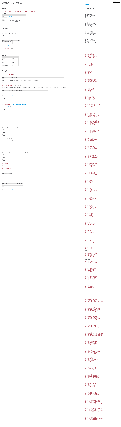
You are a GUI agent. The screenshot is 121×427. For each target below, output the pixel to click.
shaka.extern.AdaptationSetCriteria (91, 262)
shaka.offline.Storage (89, 106)
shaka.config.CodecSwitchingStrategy (92, 252)
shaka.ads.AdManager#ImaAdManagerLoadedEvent (93, 335)
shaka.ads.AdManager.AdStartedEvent (91, 324)
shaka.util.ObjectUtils (89, 240)
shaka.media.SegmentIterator (90, 83)
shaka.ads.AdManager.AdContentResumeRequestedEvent (94, 302)
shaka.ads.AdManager (89, 53)
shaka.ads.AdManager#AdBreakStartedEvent (92, 332)
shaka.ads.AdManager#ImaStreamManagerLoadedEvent (94, 336)
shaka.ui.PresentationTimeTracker (91, 192)
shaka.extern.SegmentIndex (90, 286)
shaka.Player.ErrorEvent (89, 358)
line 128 (12, 142)
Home (87, 4)
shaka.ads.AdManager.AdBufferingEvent (92, 295)
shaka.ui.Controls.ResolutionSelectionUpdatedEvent (94, 404)
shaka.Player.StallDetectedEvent (91, 383)
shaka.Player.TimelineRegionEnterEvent (92, 393)
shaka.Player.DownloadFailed (90, 353)
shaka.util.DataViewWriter (90, 229)
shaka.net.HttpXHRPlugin (89, 100)
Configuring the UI (88, 22)
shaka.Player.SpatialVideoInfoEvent (91, 382)
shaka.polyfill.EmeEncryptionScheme (91, 112)
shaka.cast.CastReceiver (89, 63)
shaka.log (87, 73)
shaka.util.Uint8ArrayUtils (90, 248)
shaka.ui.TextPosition (89, 213)
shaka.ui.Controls (14, 115)
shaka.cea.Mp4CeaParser (89, 65)
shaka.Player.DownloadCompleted (91, 352)
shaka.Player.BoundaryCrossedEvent (91, 345)
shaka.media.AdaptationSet (90, 74)
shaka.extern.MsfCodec (89, 280)
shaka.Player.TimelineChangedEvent (91, 391)
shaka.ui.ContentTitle (89, 166)
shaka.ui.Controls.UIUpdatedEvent (91, 409)
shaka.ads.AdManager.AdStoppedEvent (91, 325)
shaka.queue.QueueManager (89, 133)
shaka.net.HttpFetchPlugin (90, 98)
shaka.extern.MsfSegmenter (90, 284)
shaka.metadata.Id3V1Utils (90, 87)
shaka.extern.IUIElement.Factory (91, 272)
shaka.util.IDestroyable (11, 23)
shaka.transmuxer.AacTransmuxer (91, 148)
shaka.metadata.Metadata (89, 89)
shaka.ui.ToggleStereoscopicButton (91, 217)
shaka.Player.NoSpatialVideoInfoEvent (92, 375)
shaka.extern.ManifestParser (90, 278)
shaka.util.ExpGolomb (89, 233)
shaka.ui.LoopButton (89, 181)
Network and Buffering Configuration (92, 13)
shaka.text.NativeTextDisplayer (91, 139)
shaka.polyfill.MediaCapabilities (91, 116)
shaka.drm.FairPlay (88, 70)
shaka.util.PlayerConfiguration (91, 242)
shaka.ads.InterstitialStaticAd (91, 56)
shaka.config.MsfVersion (89, 255)
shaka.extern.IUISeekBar (89, 275)
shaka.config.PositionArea (90, 256)
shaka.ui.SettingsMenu (89, 204)
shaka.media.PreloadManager (90, 80)
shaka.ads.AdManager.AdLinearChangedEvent (92, 309)
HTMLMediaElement (11, 19)
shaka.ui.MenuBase (88, 183)
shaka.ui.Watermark (88, 222)
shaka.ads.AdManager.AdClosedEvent (91, 299)
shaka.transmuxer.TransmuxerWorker (91, 158)
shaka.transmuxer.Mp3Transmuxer (91, 154)
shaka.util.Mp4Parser (89, 239)
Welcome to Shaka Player (89, 8)
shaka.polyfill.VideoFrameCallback (91, 129)
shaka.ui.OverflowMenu (89, 187)
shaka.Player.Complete (89, 350)
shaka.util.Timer (88, 246)
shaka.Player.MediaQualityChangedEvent (92, 369)
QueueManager (87, 47)
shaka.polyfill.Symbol (89, 125)
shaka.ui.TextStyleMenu (89, 216)
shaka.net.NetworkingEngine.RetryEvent (92, 340)
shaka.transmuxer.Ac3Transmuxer (91, 149)
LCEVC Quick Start (88, 43)
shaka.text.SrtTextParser (89, 140)
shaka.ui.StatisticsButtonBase (90, 212)
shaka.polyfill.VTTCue (89, 132)
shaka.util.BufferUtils (89, 224)
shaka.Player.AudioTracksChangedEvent (92, 344)
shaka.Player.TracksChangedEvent (91, 395)
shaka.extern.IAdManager (89, 267)
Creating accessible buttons (90, 26)
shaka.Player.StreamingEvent (90, 387)
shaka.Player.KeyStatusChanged (90, 362)
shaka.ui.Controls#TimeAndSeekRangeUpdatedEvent (94, 418)
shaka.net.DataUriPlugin (89, 97)
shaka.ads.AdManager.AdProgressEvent (92, 317)
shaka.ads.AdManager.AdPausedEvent (91, 315)
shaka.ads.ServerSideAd (89, 58)
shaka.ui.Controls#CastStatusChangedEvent (92, 411)
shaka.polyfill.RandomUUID (90, 124)
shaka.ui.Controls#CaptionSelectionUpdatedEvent (94, 410)
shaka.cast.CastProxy (89, 62)
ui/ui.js (9, 45)
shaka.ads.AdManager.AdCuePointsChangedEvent (93, 303)
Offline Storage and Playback (90, 33)
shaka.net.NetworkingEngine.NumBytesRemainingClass (94, 103)
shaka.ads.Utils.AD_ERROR (89, 337)
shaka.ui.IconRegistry (89, 179)
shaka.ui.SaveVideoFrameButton (90, 200)
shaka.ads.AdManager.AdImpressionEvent (92, 307)
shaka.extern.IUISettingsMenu (90, 277)
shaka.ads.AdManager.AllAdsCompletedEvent (92, 328)
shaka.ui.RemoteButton (89, 197)
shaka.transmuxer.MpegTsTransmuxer (91, 155)
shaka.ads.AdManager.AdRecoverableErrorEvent (93, 318)
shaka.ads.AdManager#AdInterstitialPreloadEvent (94, 334)
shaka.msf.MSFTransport (89, 95)
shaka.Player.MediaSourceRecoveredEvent (92, 370)
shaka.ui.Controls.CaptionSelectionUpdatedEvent (94, 399)
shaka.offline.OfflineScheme (90, 105)
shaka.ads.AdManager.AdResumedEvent (91, 319)
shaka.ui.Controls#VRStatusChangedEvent (92, 420)
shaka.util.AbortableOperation (90, 223)
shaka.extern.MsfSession (89, 285)
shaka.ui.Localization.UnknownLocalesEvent (93, 424)
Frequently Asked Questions (90, 40)
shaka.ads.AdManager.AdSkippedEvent (91, 320)
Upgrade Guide (87, 41)
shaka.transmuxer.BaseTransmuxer (91, 150)
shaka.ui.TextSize (88, 215)
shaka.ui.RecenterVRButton (90, 196)
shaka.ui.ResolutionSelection (90, 198)
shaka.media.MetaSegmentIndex (90, 79)
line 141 (12, 129)
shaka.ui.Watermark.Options (9, 186)
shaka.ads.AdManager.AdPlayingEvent (91, 316)
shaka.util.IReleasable (89, 292)
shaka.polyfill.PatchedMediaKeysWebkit (92, 122)
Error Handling (88, 25)
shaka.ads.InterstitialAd (89, 55)
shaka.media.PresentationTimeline (91, 81)
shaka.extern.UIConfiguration (40, 78)
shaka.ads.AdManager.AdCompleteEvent (92, 300)
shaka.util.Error (88, 231)
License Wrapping (88, 16)
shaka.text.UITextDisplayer (90, 145)
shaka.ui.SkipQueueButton (89, 208)
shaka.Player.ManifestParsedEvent (91, 367)
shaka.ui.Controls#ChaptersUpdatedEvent (92, 412)
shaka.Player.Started (89, 384)
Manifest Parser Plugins (89, 30)
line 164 (12, 106)
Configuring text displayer (90, 23)
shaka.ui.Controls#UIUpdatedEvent (91, 419)
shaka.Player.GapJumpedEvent (90, 361)
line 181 (12, 82)
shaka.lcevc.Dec (88, 72)
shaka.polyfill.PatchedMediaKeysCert (92, 121)
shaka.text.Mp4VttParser (89, 138)
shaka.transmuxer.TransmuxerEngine (91, 156)
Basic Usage (87, 9)
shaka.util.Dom (88, 230)
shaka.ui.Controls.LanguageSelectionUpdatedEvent (94, 403)
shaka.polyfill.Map (88, 114)
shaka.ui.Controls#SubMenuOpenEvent (91, 417)
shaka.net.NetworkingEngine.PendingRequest (93, 104)
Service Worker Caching (89, 32)
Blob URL (86, 38)
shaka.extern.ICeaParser (89, 269)
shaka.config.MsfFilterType (90, 254)
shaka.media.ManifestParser (90, 78)
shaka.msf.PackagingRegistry (90, 96)
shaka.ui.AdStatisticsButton (90, 162)
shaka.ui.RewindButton (89, 199)
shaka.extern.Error (88, 263)
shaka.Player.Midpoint (89, 374)
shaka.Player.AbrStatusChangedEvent (91, 341)
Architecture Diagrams (89, 31)
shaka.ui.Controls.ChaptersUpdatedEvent (92, 401)
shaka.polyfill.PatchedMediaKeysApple (92, 120)
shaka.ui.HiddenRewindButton (90, 175)
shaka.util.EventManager (89, 232)
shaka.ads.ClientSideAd (89, 54)
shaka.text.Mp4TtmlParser (89, 137)
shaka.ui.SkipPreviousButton (90, 207)
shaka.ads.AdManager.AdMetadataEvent (92, 311)
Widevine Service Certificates (90, 34)
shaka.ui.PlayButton (89, 191)
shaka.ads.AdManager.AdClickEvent (91, 298)
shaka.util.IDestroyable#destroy (13, 94)
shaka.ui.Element (88, 171)
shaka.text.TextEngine (89, 142)
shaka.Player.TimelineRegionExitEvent (92, 394)
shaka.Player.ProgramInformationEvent (92, 377)
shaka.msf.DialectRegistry (90, 91)
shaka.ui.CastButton (89, 164)
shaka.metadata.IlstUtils (89, 88)
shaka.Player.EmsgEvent (89, 357)
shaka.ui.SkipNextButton (89, 206)
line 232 (12, 177)
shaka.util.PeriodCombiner (90, 241)
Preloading (87, 18)
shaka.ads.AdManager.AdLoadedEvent (91, 310)
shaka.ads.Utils (88, 61)
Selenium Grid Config (89, 39)
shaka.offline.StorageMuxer (90, 107)
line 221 (12, 117)
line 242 (12, 189)
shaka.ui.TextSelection (89, 214)
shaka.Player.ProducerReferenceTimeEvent (92, 376)
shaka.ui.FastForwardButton (90, 172)
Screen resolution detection (90, 24)
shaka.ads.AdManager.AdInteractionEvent (92, 308)
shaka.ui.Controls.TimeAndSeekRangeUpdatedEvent (94, 408)
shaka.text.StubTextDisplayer (90, 141)
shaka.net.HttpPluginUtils (90, 99)
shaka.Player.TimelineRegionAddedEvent (92, 392)
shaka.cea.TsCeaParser (89, 66)
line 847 (12, 45)
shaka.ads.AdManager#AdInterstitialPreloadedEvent (94, 333)
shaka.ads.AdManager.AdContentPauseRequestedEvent (94, 301)
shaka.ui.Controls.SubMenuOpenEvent (91, 407)
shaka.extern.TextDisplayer (90, 287)
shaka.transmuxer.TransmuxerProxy (91, 157)
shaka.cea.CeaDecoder (89, 64)
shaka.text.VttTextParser (89, 146)
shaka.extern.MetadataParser (90, 279)
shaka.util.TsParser (89, 247)
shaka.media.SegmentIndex (89, 82)
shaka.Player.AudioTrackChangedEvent (92, 343)
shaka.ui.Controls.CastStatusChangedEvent (92, 400)
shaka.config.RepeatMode (89, 257)
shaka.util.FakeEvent (89, 234)
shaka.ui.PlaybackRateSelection (91, 190)
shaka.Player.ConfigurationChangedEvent (92, 351)
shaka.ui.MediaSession (89, 182)
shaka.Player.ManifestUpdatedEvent (91, 368)
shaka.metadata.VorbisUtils (90, 90)
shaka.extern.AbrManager (89, 261)
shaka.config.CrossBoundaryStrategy (91, 253)
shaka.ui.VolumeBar (88, 221)
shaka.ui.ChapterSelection (90, 165)
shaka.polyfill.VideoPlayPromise (91, 131)
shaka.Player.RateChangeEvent (90, 378)
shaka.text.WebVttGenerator (90, 147)
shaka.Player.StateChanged (90, 385)
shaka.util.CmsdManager (89, 225)
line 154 (12, 154)
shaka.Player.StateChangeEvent (90, 386)
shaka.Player (10, 16)
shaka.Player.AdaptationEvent (90, 342)
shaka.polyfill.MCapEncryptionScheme (92, 115)
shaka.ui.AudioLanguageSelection (91, 163)
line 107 (12, 95)
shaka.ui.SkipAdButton (89, 205)
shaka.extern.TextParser (89, 288)
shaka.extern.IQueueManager (90, 270)
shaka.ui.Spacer (88, 209)
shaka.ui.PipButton (88, 189)
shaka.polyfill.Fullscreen (90, 113)
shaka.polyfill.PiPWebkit (89, 123)
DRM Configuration (88, 14)
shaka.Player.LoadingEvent (90, 366)
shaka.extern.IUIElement (89, 271)
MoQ (85, 17)
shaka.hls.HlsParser (89, 71)
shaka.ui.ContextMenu (89, 167)
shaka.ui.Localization (89, 180)
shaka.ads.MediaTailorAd (89, 57)
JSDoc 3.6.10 (10, 425)
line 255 (12, 165)
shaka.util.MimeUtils (89, 238)
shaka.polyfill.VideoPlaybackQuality (92, 130)
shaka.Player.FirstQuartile (90, 360)
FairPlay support (88, 35)
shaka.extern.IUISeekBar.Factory (91, 276)
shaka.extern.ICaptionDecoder (90, 268)
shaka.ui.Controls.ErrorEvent (90, 402)
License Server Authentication (90, 15)
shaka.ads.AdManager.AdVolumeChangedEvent (92, 327)
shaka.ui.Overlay (88, 188)
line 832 (12, 67)
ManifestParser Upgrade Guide (90, 42)
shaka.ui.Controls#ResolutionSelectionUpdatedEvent (94, 416)
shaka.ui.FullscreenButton (90, 173)
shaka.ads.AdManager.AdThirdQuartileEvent (92, 326)
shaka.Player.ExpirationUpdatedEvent (92, 359)
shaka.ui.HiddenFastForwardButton (91, 174)
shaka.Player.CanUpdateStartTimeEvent (92, 349)
